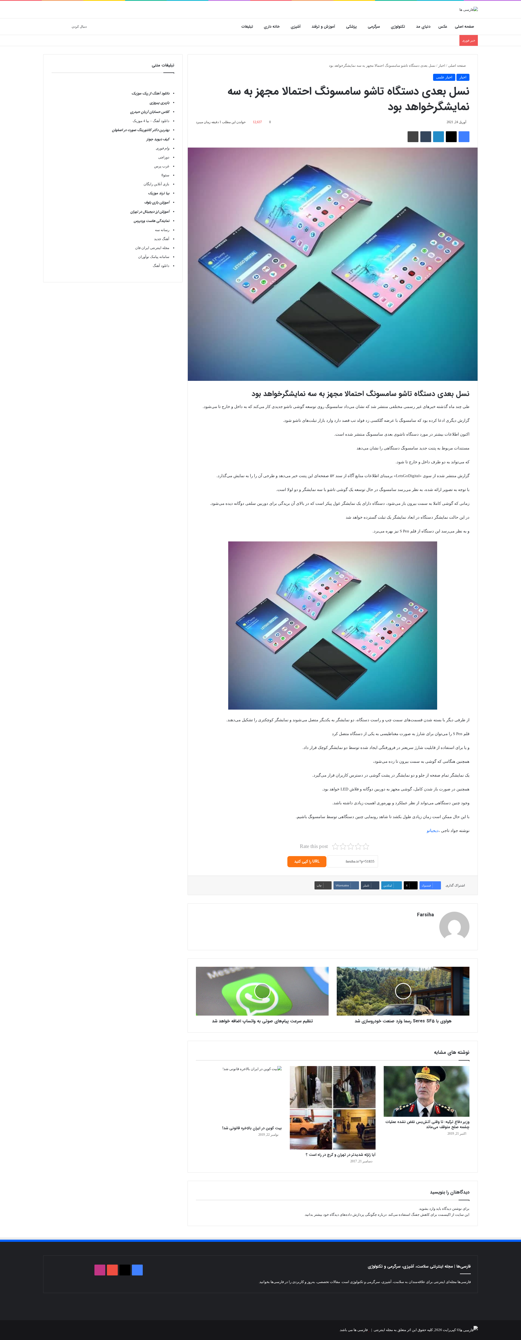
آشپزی (296, 27)
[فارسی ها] (468, 9)
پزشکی (351, 27)
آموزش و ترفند (323, 27)
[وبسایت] (430, 924)
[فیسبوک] (464, 136)
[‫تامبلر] (425, 136)
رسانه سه (162, 230)
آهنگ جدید (161, 239)
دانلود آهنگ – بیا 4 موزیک (151, 121)
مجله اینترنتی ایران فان (152, 248)
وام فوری (162, 148)
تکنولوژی (398, 27)
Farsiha (425, 915)
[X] (451, 136)
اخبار (441, 65)
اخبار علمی (444, 77)
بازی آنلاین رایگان (156, 184)
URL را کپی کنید (307, 861)
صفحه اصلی (464, 27)
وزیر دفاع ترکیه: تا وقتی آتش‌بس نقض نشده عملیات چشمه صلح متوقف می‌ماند (427, 1124)
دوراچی (163, 157)
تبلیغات (247, 27)
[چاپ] (413, 136)
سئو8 (165, 175)
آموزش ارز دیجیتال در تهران (150, 212)
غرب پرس (161, 166)
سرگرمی (374, 27)
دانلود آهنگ (161, 266)
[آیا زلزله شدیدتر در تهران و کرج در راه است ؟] (333, 1108)
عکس (442, 27)
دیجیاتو (433, 830)
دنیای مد (423, 27)
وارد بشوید (427, 1209)
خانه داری (272, 27)
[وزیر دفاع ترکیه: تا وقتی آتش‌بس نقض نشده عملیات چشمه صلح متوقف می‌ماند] (426, 1091)
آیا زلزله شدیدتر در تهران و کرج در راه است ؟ (341, 1155)
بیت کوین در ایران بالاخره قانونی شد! (252, 1128)
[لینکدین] (438, 136)
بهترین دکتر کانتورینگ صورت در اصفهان (140, 130)
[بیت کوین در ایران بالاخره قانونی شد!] (239, 1094)
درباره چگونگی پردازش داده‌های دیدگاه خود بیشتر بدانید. (345, 1215)
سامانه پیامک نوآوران (153, 257)
